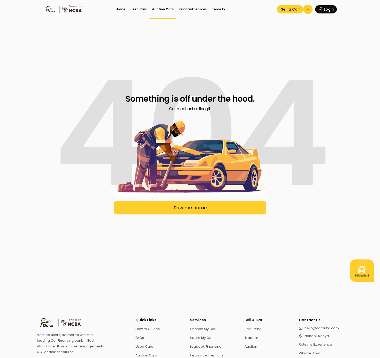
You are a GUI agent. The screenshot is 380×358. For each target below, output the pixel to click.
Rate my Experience (315, 344)
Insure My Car (201, 337)
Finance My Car (203, 328)
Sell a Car (290, 9)
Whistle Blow (309, 353)
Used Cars (139, 9)
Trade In (218, 9)
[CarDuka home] (81, 322)
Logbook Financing (206, 346)
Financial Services (193, 9)
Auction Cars (163, 9)
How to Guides (147, 328)
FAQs (139, 337)
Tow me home (190, 207)
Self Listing (253, 328)
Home (120, 9)
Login (329, 9)
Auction (251, 346)
